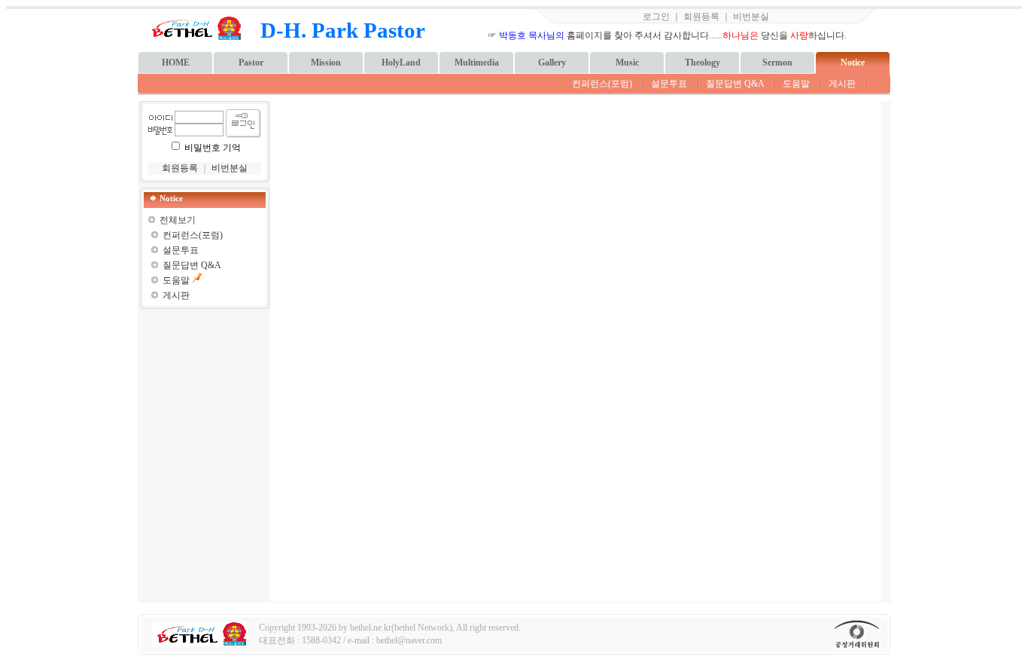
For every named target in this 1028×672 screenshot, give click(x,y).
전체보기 (178, 220)
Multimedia (477, 62)
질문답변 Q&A (735, 83)
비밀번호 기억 (212, 147)
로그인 (656, 16)
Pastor (251, 62)
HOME (176, 62)
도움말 (796, 83)
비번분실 (751, 16)
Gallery (552, 62)
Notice (853, 62)
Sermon (777, 62)
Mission (326, 62)
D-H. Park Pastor (342, 30)
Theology (702, 62)
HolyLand (401, 62)
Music (627, 62)
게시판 (842, 83)
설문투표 (669, 83)
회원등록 (701, 16)
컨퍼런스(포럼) (602, 83)
